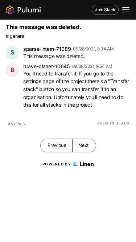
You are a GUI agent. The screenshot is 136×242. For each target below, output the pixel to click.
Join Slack (105, 9)
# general (15, 36)
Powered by (56, 164)
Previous (57, 145)
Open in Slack (113, 123)
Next (83, 145)
